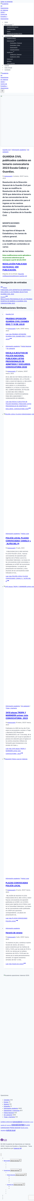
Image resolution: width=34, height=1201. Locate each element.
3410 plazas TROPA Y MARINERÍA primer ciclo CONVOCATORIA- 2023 (17, 715)
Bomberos (9, 61)
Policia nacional (15, 1127)
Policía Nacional (26, 346)
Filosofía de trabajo (11, 29)
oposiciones (9, 276)
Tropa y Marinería (11, 63)
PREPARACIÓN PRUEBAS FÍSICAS (14, 33)
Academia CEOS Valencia (12, 27)
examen (31, 1121)
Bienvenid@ (7, 1160)
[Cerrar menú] (1, 1154)
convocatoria (17, 1122)
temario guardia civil (20, 276)
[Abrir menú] (2, 91)
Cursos (7, 65)
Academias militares (11, 38)
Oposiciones (7, 1170)
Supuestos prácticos (14, 49)
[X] (4, 1140)
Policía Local (10, 59)
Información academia (19, 150)
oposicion (9, 1125)
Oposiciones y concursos (12, 1110)
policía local (10, 1130)
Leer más (18, 336)
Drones (6, 1102)
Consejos (7, 1100)
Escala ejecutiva (13, 47)
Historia (8, 31)
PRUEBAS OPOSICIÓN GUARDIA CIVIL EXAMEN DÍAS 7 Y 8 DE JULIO (17, 321)
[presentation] (18, 472)
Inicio (6, 22)
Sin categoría (11, 348)
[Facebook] (2, 1140)
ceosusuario (8, 176)
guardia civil (3, 1125)
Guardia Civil (7, 150)
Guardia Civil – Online (15, 56)
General (6, 1104)
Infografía (7, 1106)
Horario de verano (14, 933)
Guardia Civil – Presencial (15, 54)
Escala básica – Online (15, 45)
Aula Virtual (8, 67)
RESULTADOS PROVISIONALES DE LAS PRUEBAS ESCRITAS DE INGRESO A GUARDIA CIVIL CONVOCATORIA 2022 (16, 300)
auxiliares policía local (6, 1122)
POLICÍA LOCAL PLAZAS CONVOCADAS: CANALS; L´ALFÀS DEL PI (18, 541)
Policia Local (25, 533)
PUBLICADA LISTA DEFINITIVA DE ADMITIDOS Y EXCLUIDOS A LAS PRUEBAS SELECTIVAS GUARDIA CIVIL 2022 (16, 291)
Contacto (7, 70)
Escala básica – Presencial (16, 43)
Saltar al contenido (7, 1)
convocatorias (26, 1121)
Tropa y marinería (11, 708)
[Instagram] (6, 1140)
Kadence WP (18, 1148)
